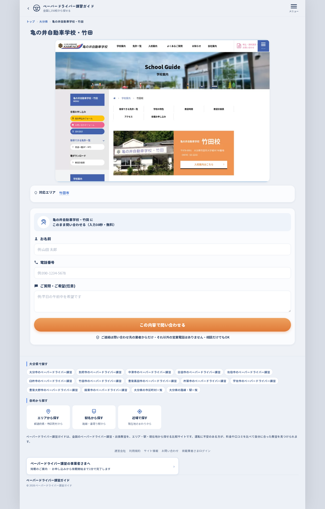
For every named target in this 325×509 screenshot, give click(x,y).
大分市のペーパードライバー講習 (50, 372)
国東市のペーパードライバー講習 (105, 390)
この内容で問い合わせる (163, 325)
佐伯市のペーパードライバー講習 (248, 372)
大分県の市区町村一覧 (148, 390)
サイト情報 (151, 451)
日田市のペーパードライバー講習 (199, 372)
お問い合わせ (170, 451)
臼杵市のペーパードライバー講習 (50, 381)
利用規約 (135, 451)
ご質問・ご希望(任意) (57, 285)
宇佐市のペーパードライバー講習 (254, 381)
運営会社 (120, 451)
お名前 (45, 238)
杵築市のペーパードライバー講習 (204, 381)
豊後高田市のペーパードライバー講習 (152, 381)
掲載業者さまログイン (196, 451)
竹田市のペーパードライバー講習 (100, 381)
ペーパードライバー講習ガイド (48, 480)
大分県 (43, 21)
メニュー (294, 11)
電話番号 (47, 262)
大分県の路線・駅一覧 (183, 390)
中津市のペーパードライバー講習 (149, 372)
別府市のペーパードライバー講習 (100, 372)
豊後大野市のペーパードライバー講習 (53, 390)
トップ (30, 21)
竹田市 (64, 192)
